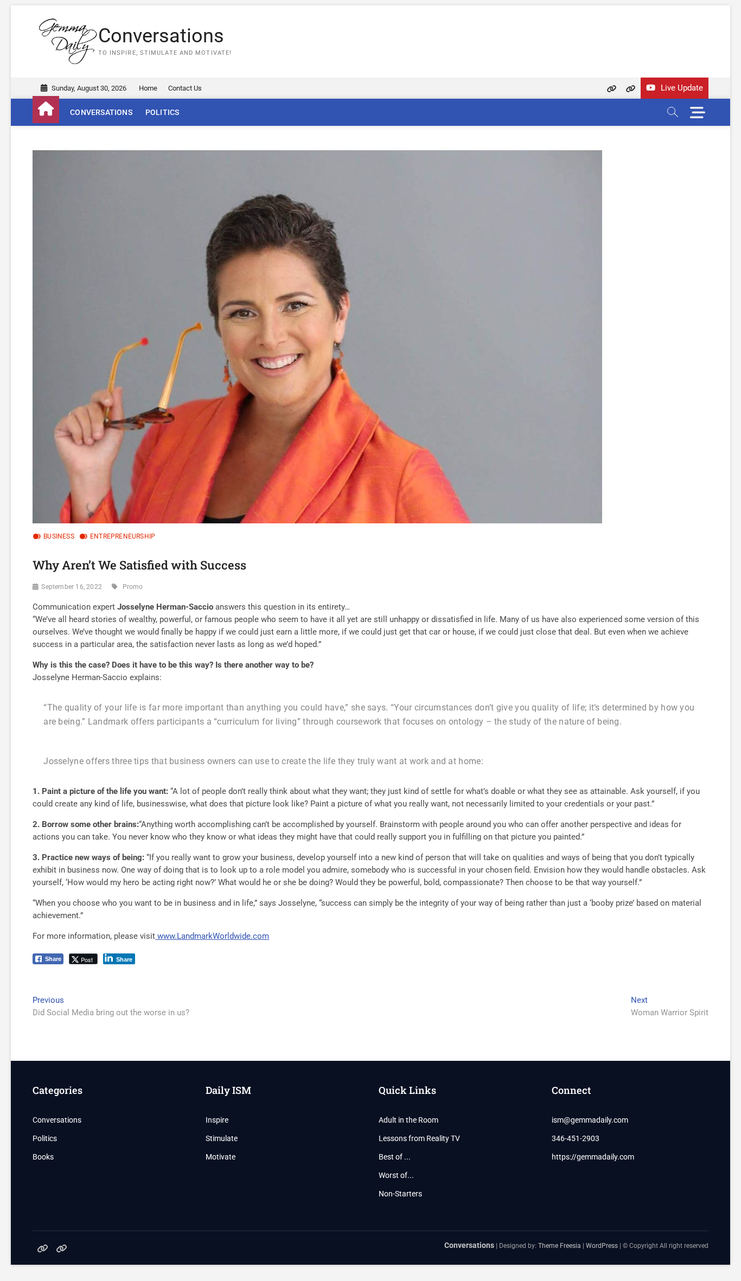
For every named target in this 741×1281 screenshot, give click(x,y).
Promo (133, 587)
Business (58, 536)
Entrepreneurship (122, 536)
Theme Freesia (559, 1246)
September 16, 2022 (71, 587)
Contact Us (185, 88)
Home (148, 88)
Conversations (161, 35)
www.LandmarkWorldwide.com (212, 936)
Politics (162, 112)
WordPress (602, 1246)
